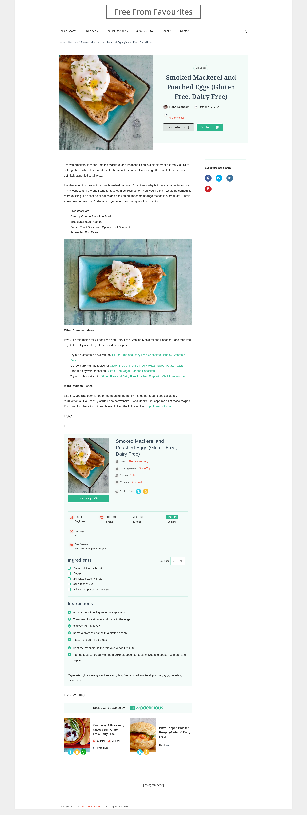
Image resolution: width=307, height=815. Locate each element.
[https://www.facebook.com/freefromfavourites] (208, 178)
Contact (184, 31)
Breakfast (201, 68)
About (167, 31)
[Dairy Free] (138, 491)
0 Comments (176, 117)
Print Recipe (207, 127)
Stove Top (144, 468)
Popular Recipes (116, 31)
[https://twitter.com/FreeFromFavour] (219, 178)
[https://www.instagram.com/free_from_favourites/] (229, 178)
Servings (164, 561)
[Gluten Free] (145, 491)
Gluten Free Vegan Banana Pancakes (130, 371)
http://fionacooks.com (159, 406)
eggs (77, 573)
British (133, 475)
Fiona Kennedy (179, 107)
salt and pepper (91, 589)
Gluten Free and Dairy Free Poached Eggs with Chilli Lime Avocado (144, 376)
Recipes (91, 31)
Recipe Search (68, 31)
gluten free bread (87, 568)
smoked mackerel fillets (87, 578)
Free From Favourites (153, 12)
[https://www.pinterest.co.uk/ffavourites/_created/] (208, 189)
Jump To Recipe (176, 127)
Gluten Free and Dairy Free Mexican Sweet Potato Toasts (146, 365)
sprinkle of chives (83, 584)
